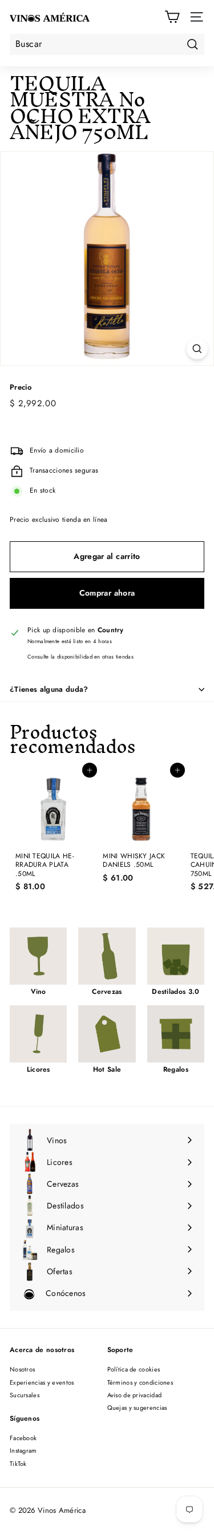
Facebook (23, 1437)
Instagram (23, 1450)
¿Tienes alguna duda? (49, 689)
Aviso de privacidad (134, 1395)
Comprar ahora (107, 592)
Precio (21, 388)
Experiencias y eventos (42, 1382)
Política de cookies (133, 1369)
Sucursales (24, 1395)
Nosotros (22, 1369)
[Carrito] (172, 17)
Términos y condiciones (140, 1382)
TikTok (18, 1463)
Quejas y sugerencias (137, 1407)
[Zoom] (197, 348)
